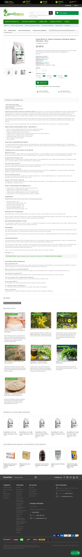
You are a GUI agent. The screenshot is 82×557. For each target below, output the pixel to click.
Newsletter (7, 477)
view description (45, 62)
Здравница (39, 43)
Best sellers (19, 491)
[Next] (32, 72)
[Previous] (4, 72)
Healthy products (12, 21)
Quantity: (38, 68)
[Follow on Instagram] (67, 477)
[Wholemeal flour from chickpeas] (26, 455)
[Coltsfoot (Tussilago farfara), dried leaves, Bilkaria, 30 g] (74, 455)
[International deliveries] (41, 2)
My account (33, 485)
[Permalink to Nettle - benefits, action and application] (67, 353)
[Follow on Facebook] (64, 477)
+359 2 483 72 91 (69, 493)
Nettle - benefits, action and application (65, 362)
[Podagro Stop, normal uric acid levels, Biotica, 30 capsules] (10, 455)
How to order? (19, 498)
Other (67, 21)
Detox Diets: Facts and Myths (65, 329)
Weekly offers (58, 25)
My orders (31, 487)
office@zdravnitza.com (67, 496)
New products (19, 489)
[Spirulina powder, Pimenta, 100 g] (58, 455)
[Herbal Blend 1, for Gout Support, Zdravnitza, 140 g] (10, 423)
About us (6, 25)
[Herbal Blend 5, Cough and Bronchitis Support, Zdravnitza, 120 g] (74, 423)
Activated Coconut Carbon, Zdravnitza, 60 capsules (42, 464)
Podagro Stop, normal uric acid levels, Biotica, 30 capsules (10, 465)
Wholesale (67, 25)
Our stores (19, 493)
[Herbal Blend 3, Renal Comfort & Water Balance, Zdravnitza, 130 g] (42, 423)
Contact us (19, 496)
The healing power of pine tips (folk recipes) (13, 362)
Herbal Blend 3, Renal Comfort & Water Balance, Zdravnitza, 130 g (42, 433)
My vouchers (32, 496)
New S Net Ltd (75, 545)
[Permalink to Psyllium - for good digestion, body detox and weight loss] (15, 385)
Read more (38, 53)
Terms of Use (19, 514)
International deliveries (47, 25)
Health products (11, 314)
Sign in (76, 5)
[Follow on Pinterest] (77, 477)
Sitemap (18, 532)
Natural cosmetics (29, 21)
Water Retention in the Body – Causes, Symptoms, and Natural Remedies (14, 330)
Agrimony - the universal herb (39, 329)
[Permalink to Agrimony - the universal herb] (41, 320)
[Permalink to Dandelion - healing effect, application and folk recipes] (41, 353)
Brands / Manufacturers (17, 25)
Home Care (43, 21)
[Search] (51, 13)
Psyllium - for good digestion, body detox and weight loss (13, 394)
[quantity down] (46, 70)
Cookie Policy (19, 526)
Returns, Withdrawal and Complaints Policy (21, 523)
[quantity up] (43, 70)
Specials (18, 487)
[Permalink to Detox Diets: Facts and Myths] (67, 320)
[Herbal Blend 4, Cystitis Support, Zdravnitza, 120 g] (58, 423)
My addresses (32, 491)
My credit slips (33, 489)
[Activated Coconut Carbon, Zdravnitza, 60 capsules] (42, 455)
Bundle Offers (55, 21)
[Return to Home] (5, 31)
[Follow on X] (71, 477)
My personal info (33, 493)
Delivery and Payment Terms (32, 25)
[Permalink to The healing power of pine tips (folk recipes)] (15, 353)
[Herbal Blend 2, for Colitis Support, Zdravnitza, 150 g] (26, 423)
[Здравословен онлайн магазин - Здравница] (15, 13)
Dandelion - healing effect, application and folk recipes (38, 362)
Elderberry (6, 498)
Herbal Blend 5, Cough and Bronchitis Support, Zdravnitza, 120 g (74, 433)
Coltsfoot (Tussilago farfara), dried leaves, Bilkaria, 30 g (72, 465)
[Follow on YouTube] (74, 477)
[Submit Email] (35, 477)
